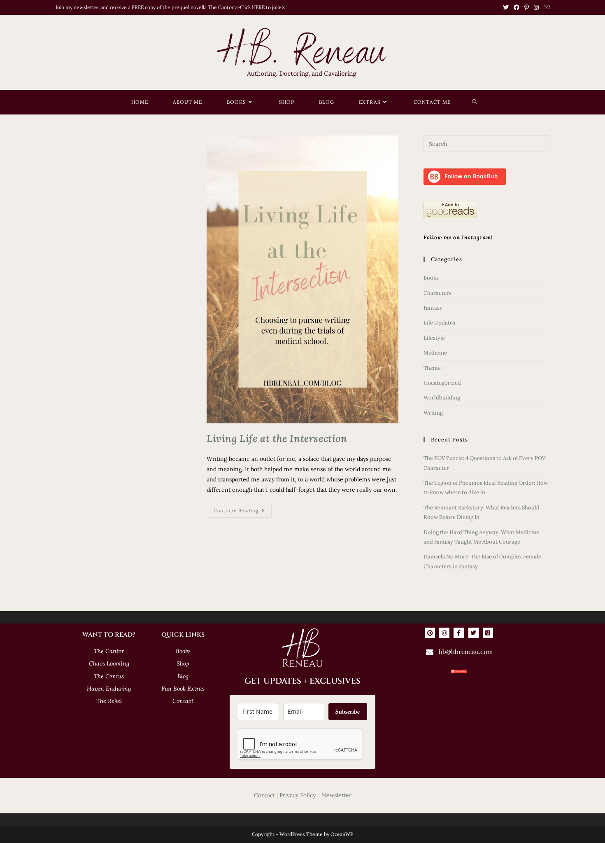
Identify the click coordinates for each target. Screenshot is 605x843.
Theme (432, 367)
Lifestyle (434, 337)
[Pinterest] (430, 633)
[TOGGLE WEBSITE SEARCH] (474, 102)
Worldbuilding (442, 397)
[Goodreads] (488, 633)
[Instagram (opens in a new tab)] (536, 7)
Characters (437, 293)
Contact (264, 795)
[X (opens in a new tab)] (505, 7)
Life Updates (439, 322)
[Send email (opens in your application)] (545, 7)
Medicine (435, 352)
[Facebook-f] (459, 633)
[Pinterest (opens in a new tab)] (526, 7)
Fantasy (433, 307)
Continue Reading (243, 509)
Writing (433, 412)
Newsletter (336, 795)
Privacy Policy (297, 795)
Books (431, 277)
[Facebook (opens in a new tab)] (516, 7)
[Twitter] (473, 633)
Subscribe (347, 711)
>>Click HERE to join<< (260, 7)
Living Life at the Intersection (277, 438)
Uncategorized (442, 382)
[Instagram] (444, 633)
